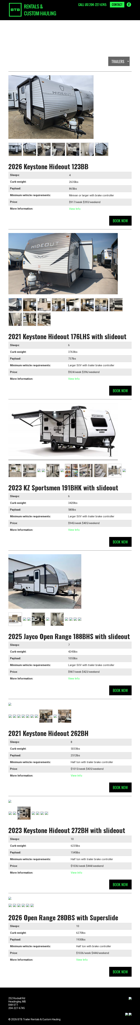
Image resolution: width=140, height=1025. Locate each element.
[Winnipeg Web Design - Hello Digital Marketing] (126, 1013)
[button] (127, 15)
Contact (117, 4)
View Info (75, 208)
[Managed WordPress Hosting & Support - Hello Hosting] (130, 1013)
